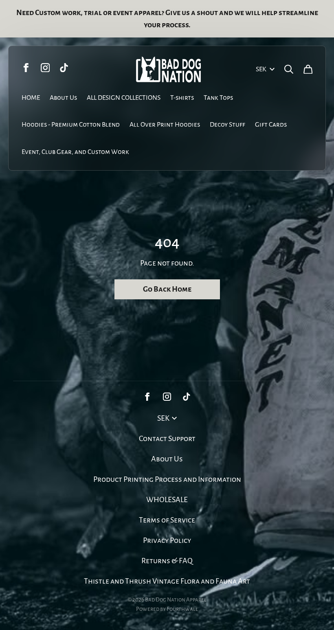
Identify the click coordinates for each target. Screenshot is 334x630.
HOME (31, 97)
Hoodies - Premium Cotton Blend (71, 124)
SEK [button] (261, 69)
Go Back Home (167, 289)
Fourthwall (182, 609)
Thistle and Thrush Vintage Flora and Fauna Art (167, 581)
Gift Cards (271, 124)
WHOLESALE (167, 500)
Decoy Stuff (227, 124)
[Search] (289, 69)
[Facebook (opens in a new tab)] (26, 67)
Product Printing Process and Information (167, 479)
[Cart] (308, 69)
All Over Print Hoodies (165, 124)
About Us (63, 97)
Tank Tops (218, 97)
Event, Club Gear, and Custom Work (75, 152)
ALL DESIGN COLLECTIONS (123, 97)
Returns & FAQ (167, 561)
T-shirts (182, 97)
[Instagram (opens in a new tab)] (45, 67)
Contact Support (167, 439)
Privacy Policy (167, 540)
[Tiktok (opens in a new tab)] (64, 67)
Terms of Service (167, 520)
